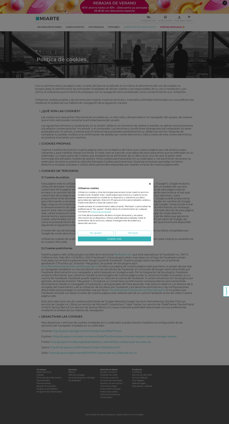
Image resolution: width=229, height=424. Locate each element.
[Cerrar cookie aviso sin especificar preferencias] (150, 183)
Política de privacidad (101, 211)
